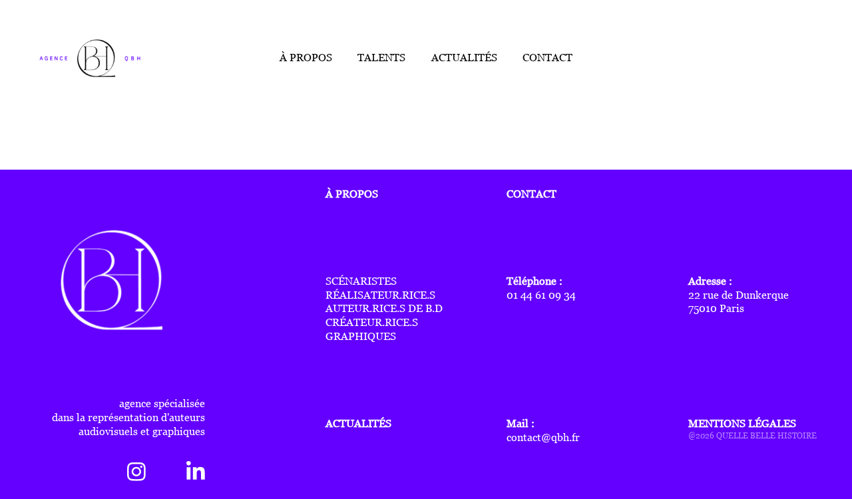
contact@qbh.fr (543, 437)
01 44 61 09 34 (541, 295)
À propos (306, 57)
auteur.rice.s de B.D (384, 308)
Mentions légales (742, 423)
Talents (381, 57)
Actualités (464, 57)
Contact (547, 57)
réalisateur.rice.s (380, 295)
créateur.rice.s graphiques (371, 329)
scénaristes (361, 281)
